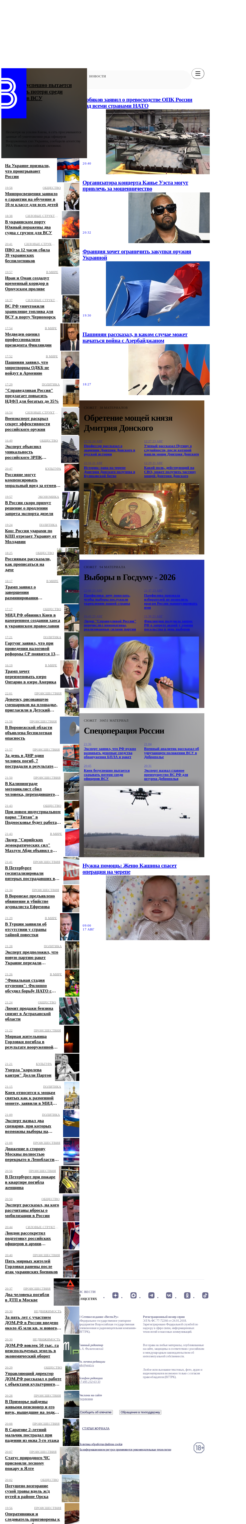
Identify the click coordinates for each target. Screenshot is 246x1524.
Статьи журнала (95, 1428)
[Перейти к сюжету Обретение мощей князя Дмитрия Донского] (141, 518)
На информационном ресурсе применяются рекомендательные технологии (124, 1449)
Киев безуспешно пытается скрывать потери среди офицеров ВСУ (39, 91)
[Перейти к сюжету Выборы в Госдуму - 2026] (141, 672)
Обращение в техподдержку (140, 1412)
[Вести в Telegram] (151, 1295)
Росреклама (85, 1399)
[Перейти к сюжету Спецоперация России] (141, 821)
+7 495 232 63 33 (89, 1382)
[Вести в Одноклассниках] (187, 1295)
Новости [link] (97, 76)
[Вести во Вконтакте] (169, 1295)
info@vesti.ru (86, 1365)
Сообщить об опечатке (96, 1412)
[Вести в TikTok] (205, 1295)
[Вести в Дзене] (115, 1295)
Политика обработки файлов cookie (100, 1444)
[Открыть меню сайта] (197, 73)
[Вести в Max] (133, 1295)
